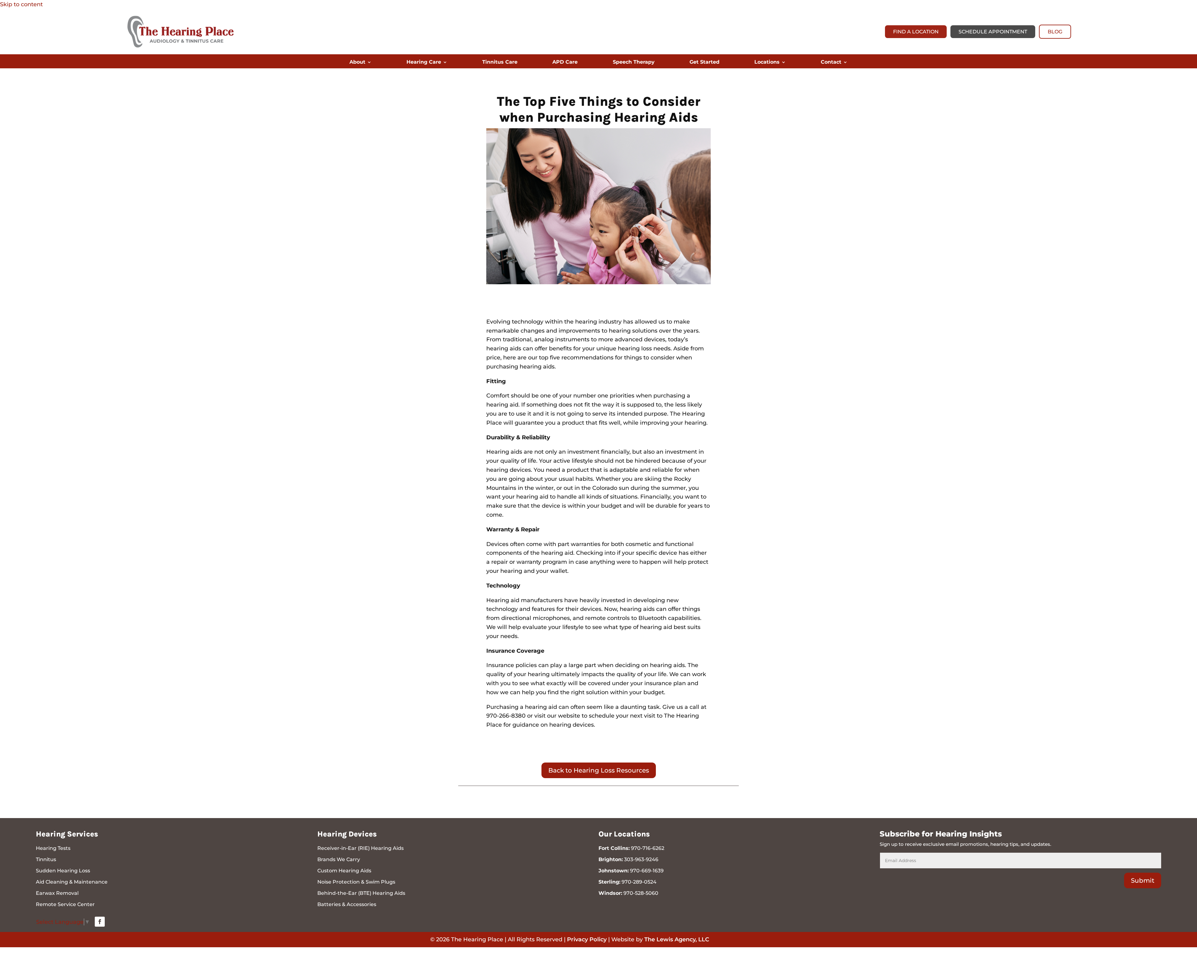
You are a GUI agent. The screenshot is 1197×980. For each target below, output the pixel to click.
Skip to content (21, 4)
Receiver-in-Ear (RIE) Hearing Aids (360, 848)
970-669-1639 (647, 871)
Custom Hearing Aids (344, 871)
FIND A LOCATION (916, 32)
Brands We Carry (338, 859)
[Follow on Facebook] (100, 922)
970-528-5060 (640, 893)
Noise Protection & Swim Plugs (356, 882)
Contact (831, 62)
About (357, 62)
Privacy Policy (587, 939)
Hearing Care (423, 62)
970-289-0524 (639, 882)
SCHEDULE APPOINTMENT (993, 32)
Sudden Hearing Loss (63, 871)
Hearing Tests (53, 848)
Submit (1142, 880)
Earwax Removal (57, 893)
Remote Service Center (65, 904)
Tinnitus (46, 859)
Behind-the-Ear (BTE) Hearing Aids (361, 893)
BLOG (1055, 32)
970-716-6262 (647, 848)
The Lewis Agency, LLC (676, 939)
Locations (767, 62)
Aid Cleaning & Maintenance (72, 882)
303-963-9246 (641, 859)
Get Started (704, 62)
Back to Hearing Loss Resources (598, 770)
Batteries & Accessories (346, 904)
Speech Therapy (634, 62)
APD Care (565, 62)
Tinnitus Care (499, 62)
